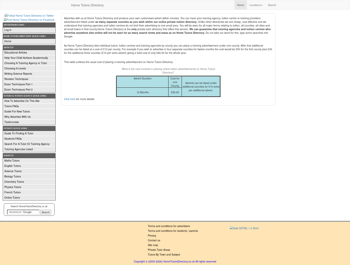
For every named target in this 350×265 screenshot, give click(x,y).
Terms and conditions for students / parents (173, 231)
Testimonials (11, 122)
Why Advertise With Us (17, 116)
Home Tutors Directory (87, 5)
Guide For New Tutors (17, 111)
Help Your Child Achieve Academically (26, 57)
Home (242, 5)
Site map (153, 245)
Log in (7, 30)
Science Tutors (13, 171)
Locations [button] (255, 5)
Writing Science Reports (18, 73)
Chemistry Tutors (14, 181)
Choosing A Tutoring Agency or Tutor (25, 63)
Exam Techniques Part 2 (18, 89)
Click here (69, 99)
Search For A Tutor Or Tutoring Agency (27, 144)
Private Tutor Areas (159, 249)
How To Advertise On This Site (22, 101)
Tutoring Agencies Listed (18, 149)
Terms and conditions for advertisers (169, 226)
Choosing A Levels (15, 68)
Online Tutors (12, 197)
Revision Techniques (16, 79)
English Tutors (12, 166)
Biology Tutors (12, 176)
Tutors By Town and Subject (164, 254)
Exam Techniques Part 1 (18, 84)
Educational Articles (15, 52)
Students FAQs (13, 138)
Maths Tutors (12, 160)
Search (272, 5)
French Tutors (12, 192)
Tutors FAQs (11, 106)
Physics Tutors (12, 187)
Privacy (152, 235)
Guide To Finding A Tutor (18, 133)
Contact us (154, 240)
